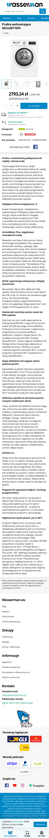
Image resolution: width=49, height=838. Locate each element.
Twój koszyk (7, 636)
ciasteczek (17, 821)
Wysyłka (5, 641)
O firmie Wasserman (11, 621)
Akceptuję (40, 824)
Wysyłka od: (17, 113)
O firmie (31, 18)
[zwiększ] (17, 106)
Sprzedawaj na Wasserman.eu (16, 672)
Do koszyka (34, 105)
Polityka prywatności (11, 667)
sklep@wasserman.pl (14, 695)
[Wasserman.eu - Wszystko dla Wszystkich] (24, 5)
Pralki (6, 33)
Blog (19, 18)
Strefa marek (8, 616)
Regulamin (7, 662)
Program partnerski (11, 677)
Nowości (7, 18)
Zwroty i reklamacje (11, 647)
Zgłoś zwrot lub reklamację (17, 702)
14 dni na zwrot (15, 122)
